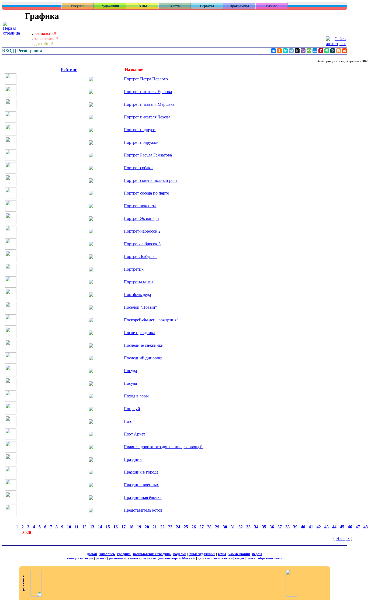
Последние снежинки (144, 345)
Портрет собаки (138, 167)
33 (248, 527)
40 (303, 527)
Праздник (133, 459)
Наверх (343, 538)
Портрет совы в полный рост (150, 180)
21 (154, 527)
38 (287, 527)
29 (217, 527)
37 (279, 527)
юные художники (202, 554)
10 (69, 527)
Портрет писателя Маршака (149, 104)
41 (311, 527)
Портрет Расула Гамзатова (148, 155)
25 (186, 527)
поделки (179, 554)
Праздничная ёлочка (142, 497)
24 (178, 527)
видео (239, 558)
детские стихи (209, 558)
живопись (107, 554)
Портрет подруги (139, 129)
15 (108, 527)
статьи (227, 558)
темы (222, 554)
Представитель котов (143, 510)
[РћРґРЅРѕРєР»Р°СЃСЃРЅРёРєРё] (279, 50)
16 (115, 527)
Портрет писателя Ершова (148, 91)
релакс (101, 558)
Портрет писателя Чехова (147, 117)
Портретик (134, 269)
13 (92, 527)
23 (170, 527)
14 (100, 527)
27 (201, 527)
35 (264, 527)
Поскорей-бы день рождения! (151, 320)
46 (350, 527)
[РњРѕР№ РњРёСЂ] (315, 50)
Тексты (174, 6)
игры (89, 558)
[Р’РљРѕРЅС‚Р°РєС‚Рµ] (273, 50)
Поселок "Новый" (140, 307)
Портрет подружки (141, 142)
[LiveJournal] (332, 50)
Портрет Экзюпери (141, 218)
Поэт (128, 421)
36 (272, 527)
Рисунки (77, 6)
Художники (110, 6)
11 (77, 527)
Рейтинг (69, 69)
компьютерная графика (152, 554)
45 (342, 527)
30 (225, 527)
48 (365, 527)
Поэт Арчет (134, 434)
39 (295, 527)
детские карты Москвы (176, 558)
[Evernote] (326, 50)
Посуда (130, 370)
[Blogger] (338, 50)
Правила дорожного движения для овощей (163, 446)
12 (84, 527)
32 (240, 527)
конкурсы (75, 558)
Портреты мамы (138, 282)
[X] (297, 50)
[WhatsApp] (309, 50)
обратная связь (270, 558)
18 (131, 527)
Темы (142, 6)
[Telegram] (291, 50)
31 (233, 527)
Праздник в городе (141, 472)
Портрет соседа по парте (146, 193)
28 (209, 527)
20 (147, 527)
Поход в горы (136, 396)
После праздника (139, 332)
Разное (271, 6)
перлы (257, 554)
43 (326, 527)
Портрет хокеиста (140, 205)
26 (194, 527)
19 (139, 527)
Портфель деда (137, 294)
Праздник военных (141, 484)
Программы (239, 6)
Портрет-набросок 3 (142, 244)
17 (123, 527)
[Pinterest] (320, 50)
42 (319, 527)
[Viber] (303, 50)
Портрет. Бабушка (140, 256)
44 (334, 527)
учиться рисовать (142, 558)
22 (162, 527)
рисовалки (117, 558)
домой (92, 554)
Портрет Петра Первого (146, 79)
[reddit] (344, 50)
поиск (251, 558)
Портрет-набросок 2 (142, 231)
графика (124, 554)
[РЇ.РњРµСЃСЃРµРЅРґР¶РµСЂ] (285, 50)
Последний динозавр (143, 358)
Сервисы (207, 6)
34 (256, 527)
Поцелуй (132, 408)
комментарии (239, 554)
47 (358, 527)
